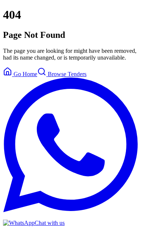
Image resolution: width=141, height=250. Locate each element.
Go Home (24, 74)
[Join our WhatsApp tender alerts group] (70, 210)
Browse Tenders (66, 74)
